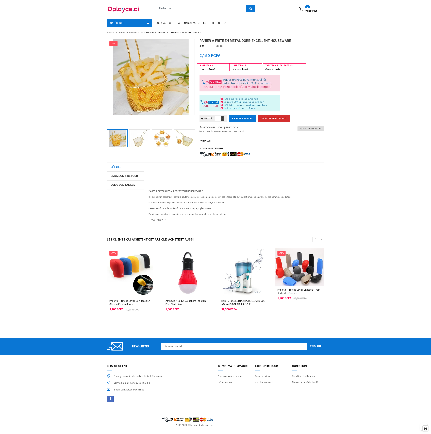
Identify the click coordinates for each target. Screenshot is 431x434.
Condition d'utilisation (303, 376)
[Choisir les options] (125, 265)
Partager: (205, 141)
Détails (115, 167)
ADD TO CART (265, 427)
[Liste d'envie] (131, 265)
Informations (225, 382)
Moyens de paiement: (212, 148)
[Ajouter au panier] (181, 265)
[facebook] (110, 399)
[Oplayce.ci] (187, 419)
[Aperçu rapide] (138, 265)
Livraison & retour (124, 175)
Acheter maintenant (274, 118)
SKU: (202, 46)
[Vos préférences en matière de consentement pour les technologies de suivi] (425, 428)
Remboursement (264, 382)
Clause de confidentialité (305, 382)
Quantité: (207, 118)
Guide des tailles (122, 184)
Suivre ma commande (230, 376)
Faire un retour (263, 376)
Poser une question (312, 128)
